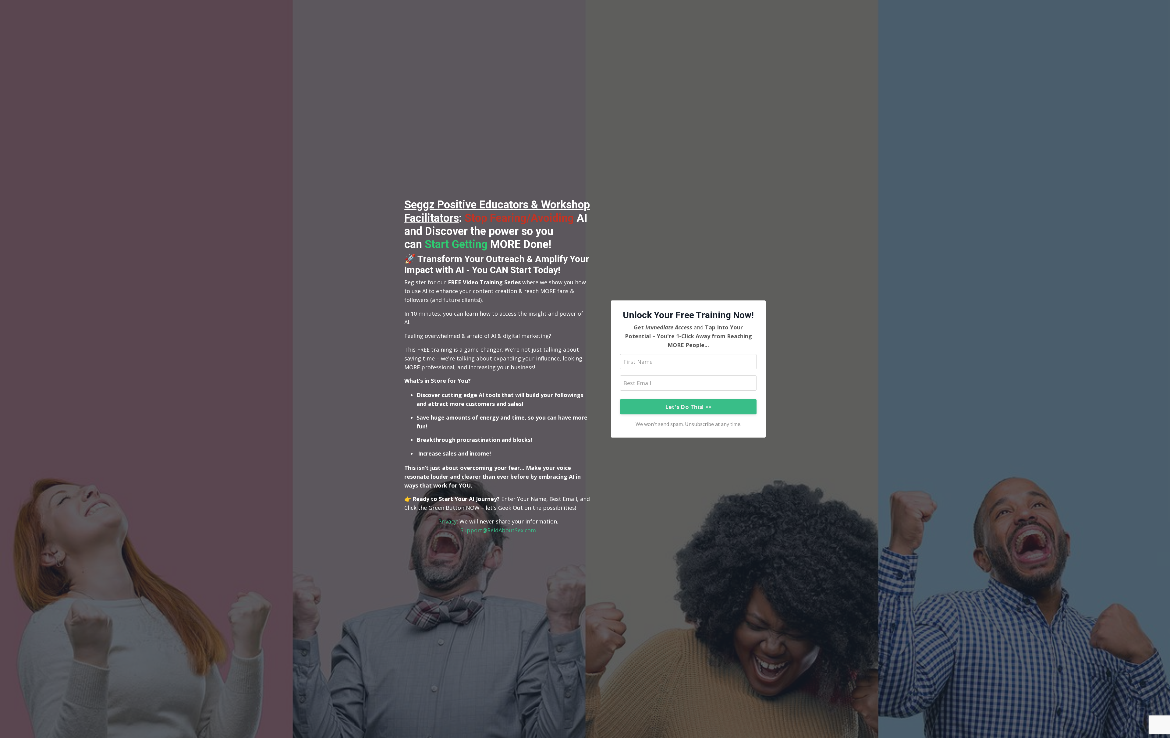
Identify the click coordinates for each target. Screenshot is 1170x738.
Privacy (447, 521)
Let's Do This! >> (688, 406)
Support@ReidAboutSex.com (498, 530)
